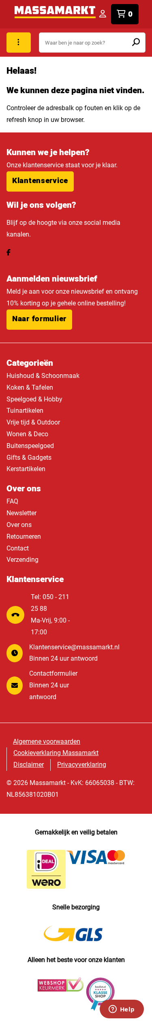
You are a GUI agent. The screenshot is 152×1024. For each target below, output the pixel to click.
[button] (40, 181)
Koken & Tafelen (29, 387)
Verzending (22, 559)
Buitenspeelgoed (30, 446)
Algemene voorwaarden (46, 741)
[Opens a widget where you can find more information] (121, 1010)
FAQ (12, 501)
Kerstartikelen (25, 469)
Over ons (19, 525)
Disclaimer (28, 764)
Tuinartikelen (24, 410)
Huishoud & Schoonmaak (42, 376)
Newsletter (21, 513)
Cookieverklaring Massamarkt (55, 753)
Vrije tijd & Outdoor (33, 422)
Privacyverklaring (81, 764)
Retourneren (23, 536)
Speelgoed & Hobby (34, 399)
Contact (17, 548)
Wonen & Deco (27, 434)
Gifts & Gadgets (28, 457)
